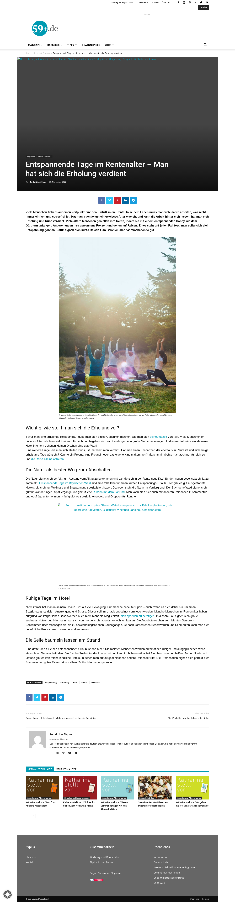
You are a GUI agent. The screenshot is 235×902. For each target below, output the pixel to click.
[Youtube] (206, 2)
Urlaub (84, 682)
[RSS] (195, 2)
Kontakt (155, 2)
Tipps (70, 45)
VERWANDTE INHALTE (40, 769)
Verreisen (95, 682)
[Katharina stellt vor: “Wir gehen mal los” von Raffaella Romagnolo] (192, 787)
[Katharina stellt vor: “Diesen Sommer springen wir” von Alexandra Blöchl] (117, 787)
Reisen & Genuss (42, 53)
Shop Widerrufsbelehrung (169, 877)
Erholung (64, 682)
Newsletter (143, 2)
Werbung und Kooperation (105, 857)
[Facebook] (178, 2)
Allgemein (31, 156)
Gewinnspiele (91, 45)
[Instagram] (184, 2)
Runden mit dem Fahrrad (109, 492)
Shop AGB (159, 882)
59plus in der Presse (101, 862)
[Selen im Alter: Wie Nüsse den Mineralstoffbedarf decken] (155, 787)
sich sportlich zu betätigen (137, 616)
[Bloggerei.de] (96, 880)
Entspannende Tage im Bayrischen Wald (65, 483)
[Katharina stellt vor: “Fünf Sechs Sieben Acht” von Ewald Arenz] (80, 787)
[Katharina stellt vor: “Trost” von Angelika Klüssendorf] (42, 787)
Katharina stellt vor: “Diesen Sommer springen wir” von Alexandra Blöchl (114, 805)
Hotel (74, 682)
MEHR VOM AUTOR (66, 769)
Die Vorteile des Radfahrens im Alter (188, 718)
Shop (108, 45)
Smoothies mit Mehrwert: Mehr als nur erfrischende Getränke (61, 718)
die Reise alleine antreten (47, 459)
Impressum (160, 857)
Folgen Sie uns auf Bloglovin (105, 873)
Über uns (166, 2)
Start (28, 53)
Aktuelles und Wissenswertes (39, 798)
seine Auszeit (158, 436)
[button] (205, 45)
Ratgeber (53, 45)
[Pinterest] (189, 2)
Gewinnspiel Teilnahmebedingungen (175, 867)
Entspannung (51, 682)
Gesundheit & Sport (147, 798)
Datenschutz (161, 862)
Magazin (34, 45)
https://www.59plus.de (59, 739)
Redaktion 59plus (38, 182)
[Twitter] (201, 2)
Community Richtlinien (167, 872)
